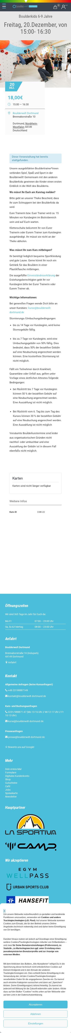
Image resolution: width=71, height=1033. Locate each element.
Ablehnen (35, 1014)
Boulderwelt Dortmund (25, 113)
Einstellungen (35, 1023)
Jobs (8, 789)
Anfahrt (12, 662)
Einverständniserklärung (41, 275)
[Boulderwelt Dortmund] (25, 6)
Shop (8, 779)
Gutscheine (11, 782)
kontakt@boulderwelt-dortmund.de (27, 696)
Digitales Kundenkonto (17, 776)
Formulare (10, 772)
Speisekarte (11, 793)
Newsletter (11, 796)
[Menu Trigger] (4, 6)
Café (7, 786)
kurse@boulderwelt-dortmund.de (24, 721)
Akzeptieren (35, 1004)
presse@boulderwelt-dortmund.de (25, 737)
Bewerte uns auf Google (21, 747)
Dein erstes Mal (13, 769)
